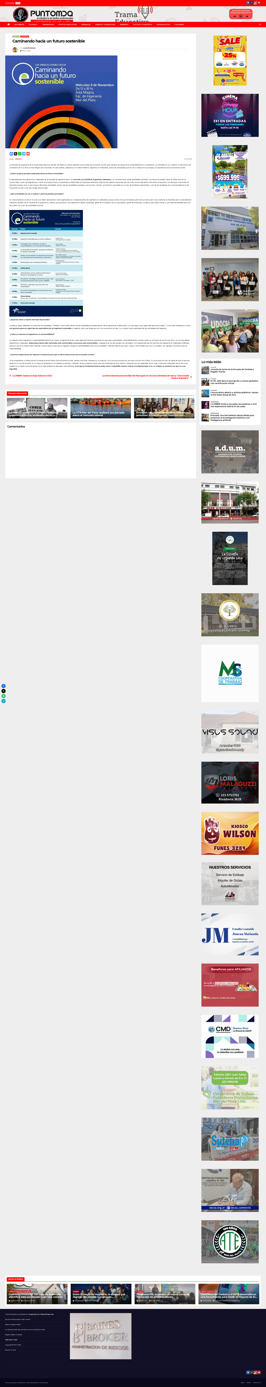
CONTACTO (257, 1382)
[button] (260, 25)
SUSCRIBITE (19, 25)
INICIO (243, 1382)
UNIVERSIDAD (48, 25)
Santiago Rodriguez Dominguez (227, 1301)
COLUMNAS (179, 25)
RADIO (249, 1382)
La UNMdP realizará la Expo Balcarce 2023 (32, 376)
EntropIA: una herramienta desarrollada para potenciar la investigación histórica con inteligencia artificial (163, 415)
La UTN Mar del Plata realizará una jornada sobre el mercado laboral (98, 414)
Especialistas (163, 25)
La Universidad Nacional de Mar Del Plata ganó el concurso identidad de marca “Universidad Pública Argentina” (145, 377)
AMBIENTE (124, 25)
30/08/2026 (15, 1301)
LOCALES (33, 25)
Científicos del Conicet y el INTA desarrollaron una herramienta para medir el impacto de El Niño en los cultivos (228, 1297)
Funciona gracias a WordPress (15, 1382)
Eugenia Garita (29, 1301)
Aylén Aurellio (93, 1301)
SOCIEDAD (27, 1291)
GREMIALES (86, 25)
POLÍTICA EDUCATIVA (67, 25)
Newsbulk (34, 1382)
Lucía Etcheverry (29, 48)
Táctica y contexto (142, 25)
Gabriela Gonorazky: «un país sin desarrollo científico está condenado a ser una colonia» (36, 1295)
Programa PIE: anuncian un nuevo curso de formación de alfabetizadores (163, 1295)
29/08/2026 (79, 1301)
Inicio (11, 159)
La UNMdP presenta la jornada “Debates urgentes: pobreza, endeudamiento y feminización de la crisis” (33, 415)
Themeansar (44, 1382)
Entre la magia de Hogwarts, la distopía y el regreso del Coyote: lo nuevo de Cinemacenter (99, 1297)
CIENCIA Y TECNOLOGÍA (105, 25)
